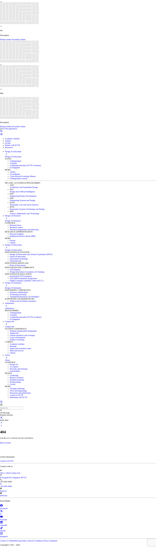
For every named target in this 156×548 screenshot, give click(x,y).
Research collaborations (19, 292)
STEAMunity (15, 270)
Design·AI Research (13, 221)
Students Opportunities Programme (23, 331)
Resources (9, 147)
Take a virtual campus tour (10, 473)
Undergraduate (15, 161)
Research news (15, 225)
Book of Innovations (18, 265)
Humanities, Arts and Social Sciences (24, 205)
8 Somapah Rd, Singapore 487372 (13, 478)
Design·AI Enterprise (13, 288)
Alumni (8, 141)
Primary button (6, 39)
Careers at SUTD (16, 395)
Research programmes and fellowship (24, 230)
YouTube (3, 520)
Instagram (4, 536)
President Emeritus (17, 380)
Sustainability (15, 371)
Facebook (4, 508)
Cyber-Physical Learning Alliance (23, 176)
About (7, 360)
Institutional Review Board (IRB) (22, 236)
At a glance (14, 367)
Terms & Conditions (35, 541)
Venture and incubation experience (23, 301)
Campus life (9, 327)
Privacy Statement (50, 541)
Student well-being (17, 340)
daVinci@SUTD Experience (21, 276)
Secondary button (18, 39)
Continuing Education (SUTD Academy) (25, 317)
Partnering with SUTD (18, 397)
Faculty (8, 143)
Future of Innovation (18, 257)
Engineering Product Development (23, 196)
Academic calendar (12, 139)
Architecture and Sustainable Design (24, 187)
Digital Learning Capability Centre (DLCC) (27, 281)
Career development (17, 337)
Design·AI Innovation (13, 250)
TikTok (3, 531)
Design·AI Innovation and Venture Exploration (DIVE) (31, 254)
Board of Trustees (16, 378)
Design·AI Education (13, 157)
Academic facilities (17, 344)
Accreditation (15, 174)
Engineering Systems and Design (22, 200)
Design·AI (14, 364)
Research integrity (17, 234)
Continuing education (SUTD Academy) (25, 165)
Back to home (5, 443)
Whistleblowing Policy (18, 541)
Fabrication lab (15, 261)
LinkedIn (3, 525)
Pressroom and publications (20, 393)
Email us (3, 491)
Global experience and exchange (22, 335)
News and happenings (18, 391)
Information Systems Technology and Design (27, 209)
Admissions (9, 308)
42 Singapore (15, 168)
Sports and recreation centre (20, 348)
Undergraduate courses (18, 178)
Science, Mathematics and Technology (24, 213)
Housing (13, 346)
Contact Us (4, 541)
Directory (3, 496)
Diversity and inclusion (19, 369)
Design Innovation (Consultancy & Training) (27, 272)
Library (12, 172)
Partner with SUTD (12, 145)
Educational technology (19, 259)
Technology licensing (18, 294)
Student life (14, 333)
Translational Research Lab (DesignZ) (24, 297)
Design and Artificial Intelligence (22, 192)
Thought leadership (17, 389)
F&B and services (17, 351)
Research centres (16, 227)
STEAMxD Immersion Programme (23, 278)
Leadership (14, 375)
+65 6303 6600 (6, 486)
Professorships (15, 382)
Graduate (13, 163)
